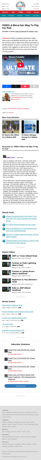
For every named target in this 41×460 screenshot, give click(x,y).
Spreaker (10, 446)
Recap (36, 424)
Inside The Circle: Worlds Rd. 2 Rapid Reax (21, 359)
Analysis (10, 422)
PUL (16, 431)
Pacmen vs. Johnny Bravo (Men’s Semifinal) (23, 272)
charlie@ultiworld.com (18, 97)
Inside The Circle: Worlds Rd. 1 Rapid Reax (21, 367)
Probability (25, 108)
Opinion (4, 424)
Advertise (9, 412)
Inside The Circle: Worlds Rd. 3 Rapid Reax (21, 351)
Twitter (24, 444)
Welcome (4, 436)
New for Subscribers (14, 436)
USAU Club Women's (27, 284)
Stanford (5, 38)
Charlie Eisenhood (21, 31)
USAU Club (14, 307)
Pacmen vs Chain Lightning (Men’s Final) (24, 264)
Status (37, 414)
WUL (19, 431)
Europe (36, 12)
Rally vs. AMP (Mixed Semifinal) (21, 289)
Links (27, 422)
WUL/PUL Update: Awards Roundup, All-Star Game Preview (22, 235)
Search (35, 9)
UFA (12, 431)
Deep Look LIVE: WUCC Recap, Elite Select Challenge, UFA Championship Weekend (21, 377)
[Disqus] (20, 179)
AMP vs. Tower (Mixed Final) (24, 256)
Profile (25, 424)
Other (9, 424)
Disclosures (22, 412)
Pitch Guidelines (29, 414)
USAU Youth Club (15, 320)
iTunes (16, 446)
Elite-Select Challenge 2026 (12, 305)
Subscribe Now (20, 386)
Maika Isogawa (17, 108)
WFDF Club (14, 314)
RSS (21, 446)
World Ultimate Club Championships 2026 (17, 311)
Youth (29, 12)
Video (36, 31)
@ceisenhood (15, 99)
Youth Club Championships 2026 (14, 318)
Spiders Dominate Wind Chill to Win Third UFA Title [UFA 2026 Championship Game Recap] (21, 218)
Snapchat (4, 446)
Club (13, 12)
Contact (15, 412)
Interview (22, 422)
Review (4, 426)
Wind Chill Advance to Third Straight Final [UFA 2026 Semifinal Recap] (21, 229)
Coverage (16, 422)
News (4, 15)
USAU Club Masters (15, 332)
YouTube (4, 444)
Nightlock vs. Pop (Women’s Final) (24, 280)
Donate (28, 412)
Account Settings (31, 436)
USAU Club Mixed (26, 258)
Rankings (11, 15)
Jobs (23, 414)
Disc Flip (9, 108)
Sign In (35, 4)
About (3, 412)
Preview (20, 424)
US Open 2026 (7, 324)
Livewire (31, 31)
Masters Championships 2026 (13, 330)
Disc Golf (6, 9)
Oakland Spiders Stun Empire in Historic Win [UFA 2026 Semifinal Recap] (22, 242)
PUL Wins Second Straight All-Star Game (21, 224)
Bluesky (29, 444)
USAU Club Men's (26, 267)
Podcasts (20, 15)
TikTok (34, 444)
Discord (6, 6)
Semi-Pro (5, 12)
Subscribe (34, 6)
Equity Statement (6, 414)
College (20, 12)
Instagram (17, 444)
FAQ (9, 439)
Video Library (6, 417)
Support (4, 439)
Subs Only (36, 15)
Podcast (14, 424)
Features (4, 422)
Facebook (11, 444)
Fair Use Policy (17, 414)
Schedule (6, 4)
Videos (28, 15)
